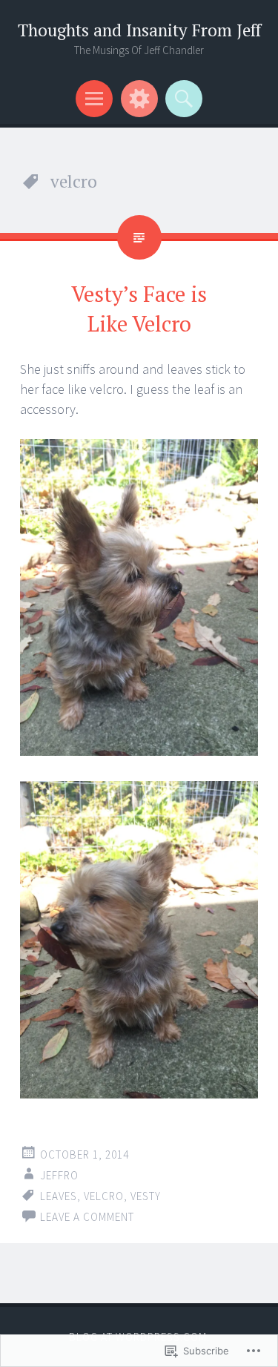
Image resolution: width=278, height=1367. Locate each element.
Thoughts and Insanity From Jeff (139, 30)
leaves (58, 1196)
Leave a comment (87, 1217)
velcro (104, 1196)
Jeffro (59, 1175)
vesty (145, 1196)
